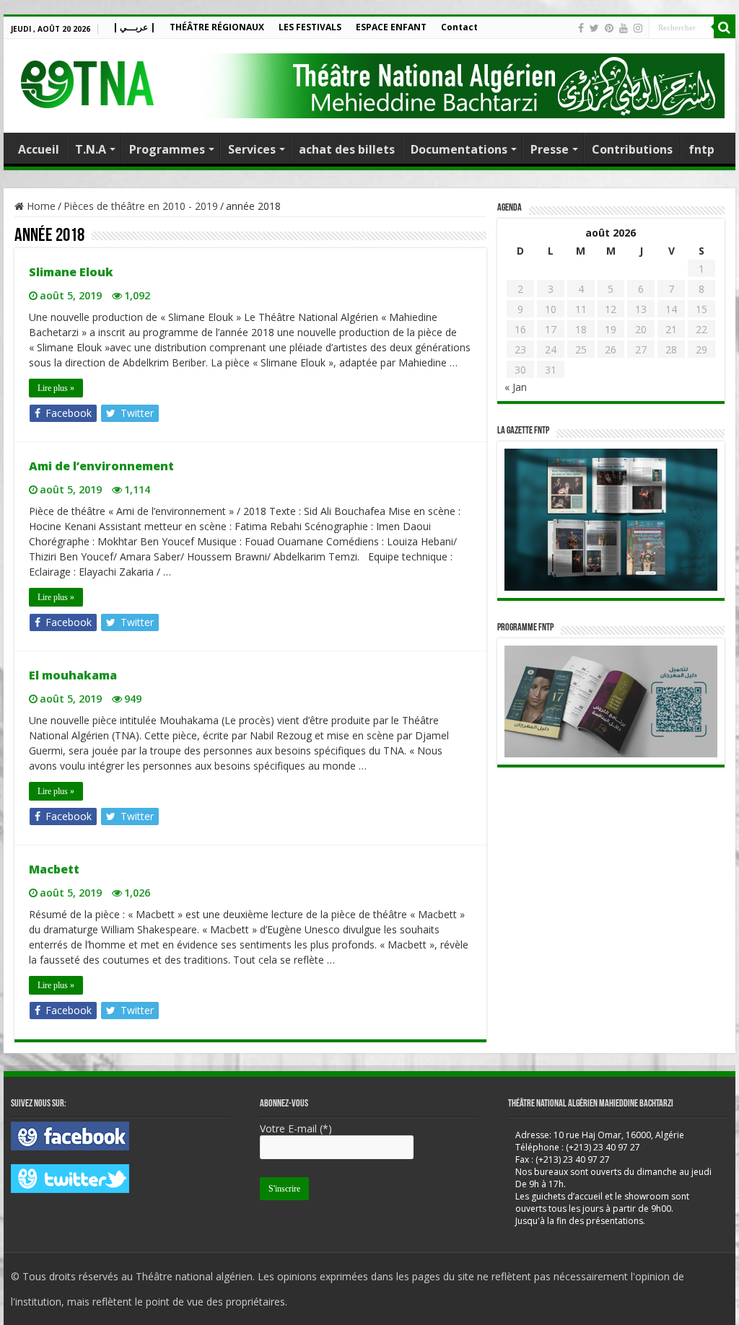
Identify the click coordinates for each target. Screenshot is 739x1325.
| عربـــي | (134, 27)
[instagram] (638, 28)
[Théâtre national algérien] (86, 80)
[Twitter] (594, 28)
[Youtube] (623, 28)
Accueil (38, 149)
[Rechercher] (724, 27)
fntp (701, 149)
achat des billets (347, 149)
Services (252, 149)
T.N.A (90, 149)
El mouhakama (73, 675)
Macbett (54, 869)
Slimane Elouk (71, 272)
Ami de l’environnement (101, 466)
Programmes (167, 149)
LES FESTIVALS (310, 27)
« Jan (515, 387)
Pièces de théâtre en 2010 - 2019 (141, 206)
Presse (549, 149)
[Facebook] (581, 28)
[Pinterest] (609, 28)
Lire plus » (56, 388)
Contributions (632, 149)
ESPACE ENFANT (391, 27)
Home (40, 206)
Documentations (459, 149)
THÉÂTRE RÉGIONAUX (217, 27)
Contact (459, 27)
